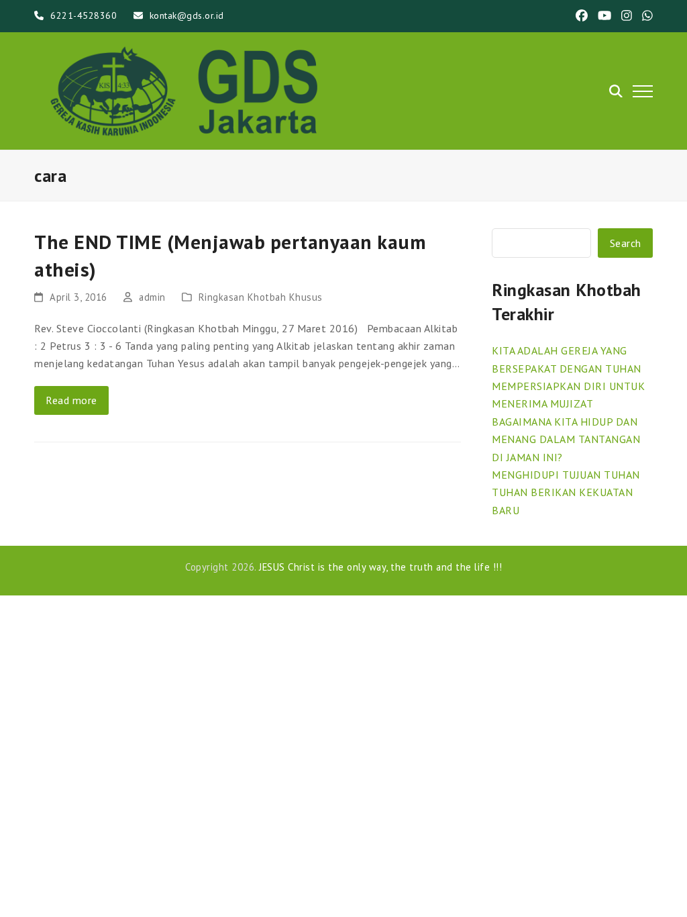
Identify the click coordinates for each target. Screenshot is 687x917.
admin (152, 297)
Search (625, 243)
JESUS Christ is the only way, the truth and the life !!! (380, 567)
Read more (71, 400)
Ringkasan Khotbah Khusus (261, 297)
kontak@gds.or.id (187, 15)
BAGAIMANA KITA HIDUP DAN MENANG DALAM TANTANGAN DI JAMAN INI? (566, 439)
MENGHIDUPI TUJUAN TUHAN (566, 474)
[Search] (616, 91)
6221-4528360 (83, 15)
